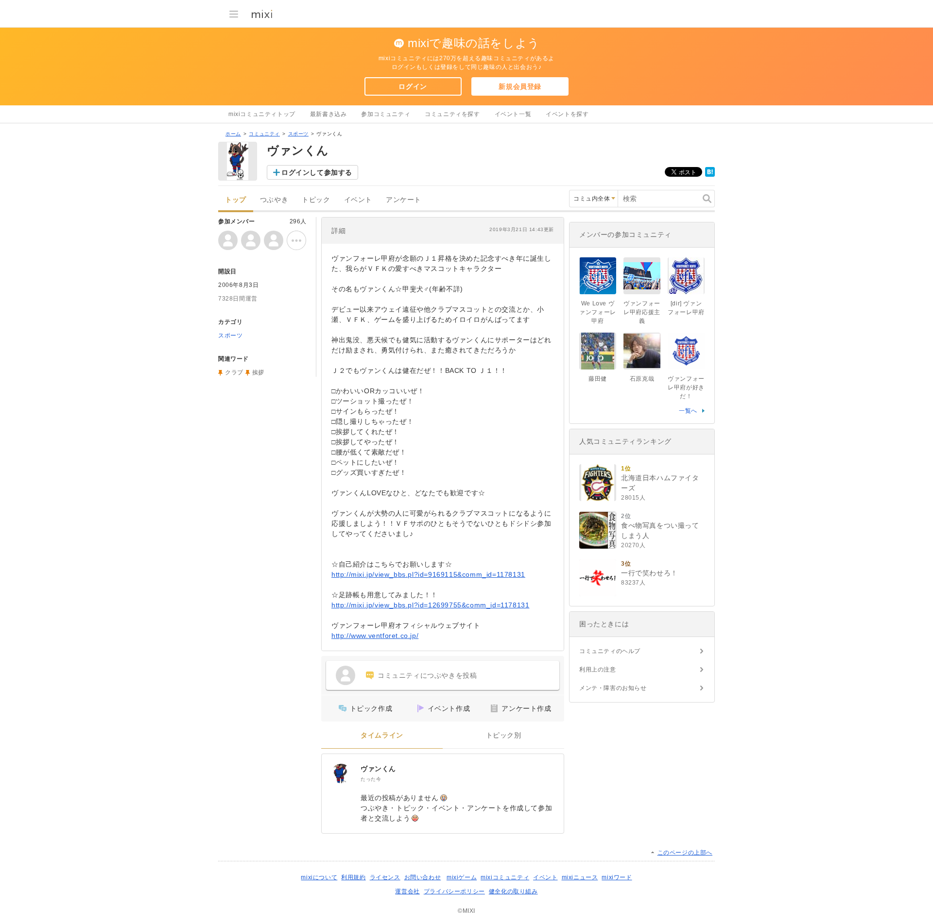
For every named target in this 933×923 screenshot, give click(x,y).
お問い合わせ (422, 877)
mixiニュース (580, 877)
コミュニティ (264, 133)
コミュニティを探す (452, 114)
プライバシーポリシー (454, 891)
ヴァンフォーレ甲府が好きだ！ (686, 387)
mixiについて (319, 877)
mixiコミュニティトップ (261, 114)
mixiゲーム (462, 877)
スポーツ (298, 133)
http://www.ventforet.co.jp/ (374, 635)
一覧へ (688, 410)
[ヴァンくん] (341, 773)
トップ (235, 199)
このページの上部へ (684, 852)
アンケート (403, 199)
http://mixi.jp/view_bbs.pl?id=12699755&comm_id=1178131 (430, 605)
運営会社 (407, 891)
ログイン (412, 86)
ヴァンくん (378, 768)
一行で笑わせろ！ (649, 573)
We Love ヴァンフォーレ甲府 (597, 312)
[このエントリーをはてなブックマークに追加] (710, 174)
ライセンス (385, 877)
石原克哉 (642, 378)
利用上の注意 (597, 669)
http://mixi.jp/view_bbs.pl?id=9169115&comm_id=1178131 (428, 574)
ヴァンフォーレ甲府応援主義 (641, 312)
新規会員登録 (520, 86)
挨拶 (258, 372)
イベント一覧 (513, 114)
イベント (358, 199)
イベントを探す (567, 114)
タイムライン (382, 735)
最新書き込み (328, 114)
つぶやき (274, 199)
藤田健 (597, 378)
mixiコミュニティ (505, 877)
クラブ (234, 372)
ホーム (233, 133)
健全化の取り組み (513, 891)
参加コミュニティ (385, 114)
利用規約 (353, 877)
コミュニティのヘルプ (609, 651)
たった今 (371, 779)
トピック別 (503, 735)
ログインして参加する (316, 172)
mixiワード (617, 877)
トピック (316, 199)
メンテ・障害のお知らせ (613, 688)
